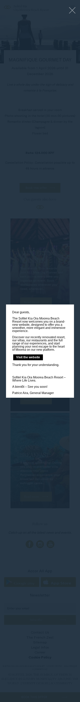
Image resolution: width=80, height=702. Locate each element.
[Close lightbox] (72, 11)
